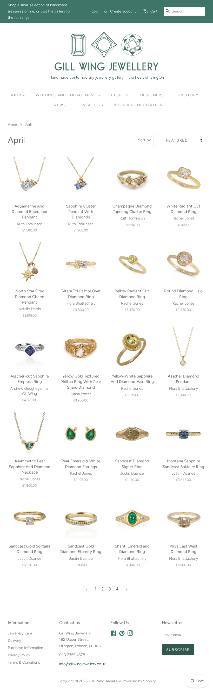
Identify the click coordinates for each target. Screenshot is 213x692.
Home (12, 125)
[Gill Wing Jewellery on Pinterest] (122, 634)
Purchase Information (25, 647)
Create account (123, 11)
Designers (152, 95)
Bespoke (120, 95)
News (60, 105)
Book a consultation (138, 105)
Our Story (186, 95)
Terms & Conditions (24, 662)
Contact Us (90, 105)
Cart (153, 11)
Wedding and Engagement (67, 95)
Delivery (14, 640)
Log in (97, 11)
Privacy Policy (19, 655)
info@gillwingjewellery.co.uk (82, 664)
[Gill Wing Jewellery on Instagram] (130, 634)
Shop (16, 95)
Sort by (144, 139)
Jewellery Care (20, 633)
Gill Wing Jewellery (105, 681)
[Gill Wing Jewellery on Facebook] (113, 634)
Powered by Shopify (139, 681)
